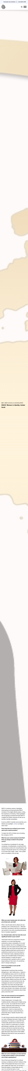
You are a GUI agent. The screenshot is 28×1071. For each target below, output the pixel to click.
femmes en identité (13, 403)
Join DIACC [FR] (22, 2)
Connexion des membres (9, 2)
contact (15, 824)
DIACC (21, 403)
